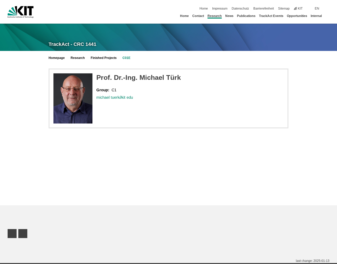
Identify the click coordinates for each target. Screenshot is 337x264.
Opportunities (297, 16)
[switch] (327, 8)
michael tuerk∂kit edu (114, 97)
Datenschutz (240, 8)
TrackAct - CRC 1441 (72, 44)
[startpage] (328, 16)
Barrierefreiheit (263, 8)
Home (204, 8)
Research (215, 16)
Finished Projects (104, 58)
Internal (316, 16)
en (317, 8)
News (229, 16)
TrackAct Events (271, 16)
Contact (198, 16)
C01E (126, 58)
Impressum (219, 8)
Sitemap (284, 8)
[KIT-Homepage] (21, 12)
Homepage (57, 58)
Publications (246, 16)
